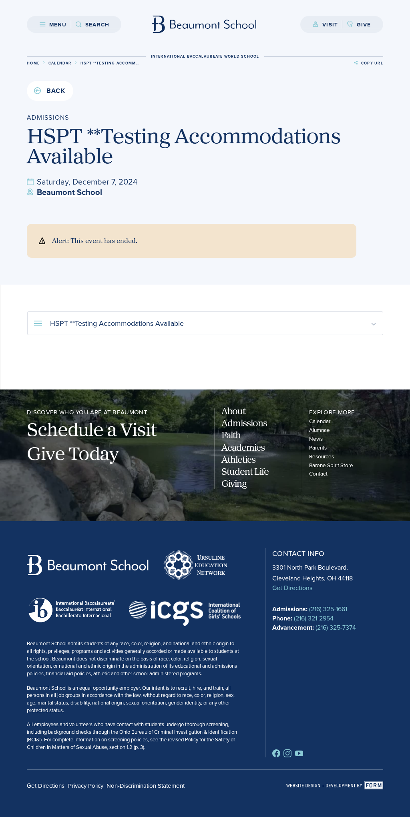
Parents (318, 447)
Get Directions (292, 587)
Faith (231, 435)
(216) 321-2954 (314, 618)
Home (33, 63)
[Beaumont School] (204, 24)
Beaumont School (69, 192)
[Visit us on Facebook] (276, 753)
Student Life (245, 471)
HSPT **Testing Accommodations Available (117, 323)
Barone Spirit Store (331, 465)
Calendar (60, 63)
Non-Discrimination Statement (146, 785)
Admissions (244, 423)
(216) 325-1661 (328, 608)
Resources (321, 456)
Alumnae (319, 430)
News (316, 438)
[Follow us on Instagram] (287, 753)
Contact (318, 473)
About (233, 410)
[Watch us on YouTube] (299, 753)
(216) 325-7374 (336, 627)
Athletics (238, 459)
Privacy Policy (85, 785)
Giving (234, 483)
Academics (243, 447)
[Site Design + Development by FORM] (334, 785)
